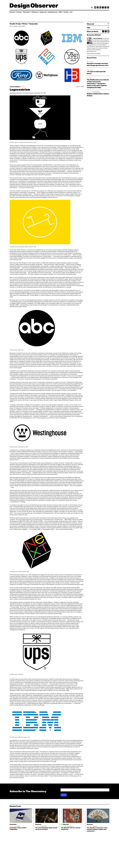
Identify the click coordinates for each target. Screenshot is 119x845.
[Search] (92, 7)
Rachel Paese (90, 61)
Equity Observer (52, 12)
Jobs (71, 12)
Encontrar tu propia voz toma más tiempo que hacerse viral (97, 64)
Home (11, 26)
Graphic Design (15, 24)
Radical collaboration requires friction (98, 95)
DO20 (60, 12)
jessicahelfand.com (91, 51)
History (25, 24)
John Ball (89, 78)
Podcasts (19, 12)
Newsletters (26, 12)
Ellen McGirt (90, 69)
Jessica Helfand (15, 86)
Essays (15, 26)
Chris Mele (89, 92)
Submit (63, 795)
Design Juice (43, 12)
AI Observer (35, 12)
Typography (33, 24)
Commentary (96, 92)
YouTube (65, 12)
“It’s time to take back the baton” (96, 72)
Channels (12, 12)
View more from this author (93, 53)
